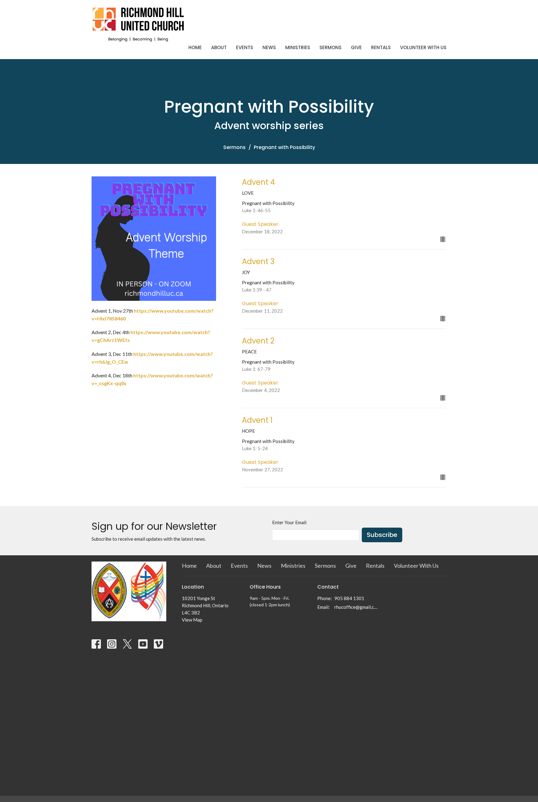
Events (244, 47)
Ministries (297, 47)
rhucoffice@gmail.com (356, 607)
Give (356, 47)
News (269, 47)
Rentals (381, 47)
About (219, 47)
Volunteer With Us (423, 47)
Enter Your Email (289, 522)
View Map (192, 619)
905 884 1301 (349, 598)
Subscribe (382, 534)
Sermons (330, 47)
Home (195, 47)
